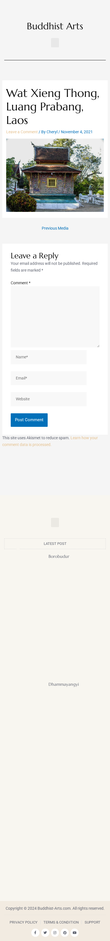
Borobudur (59, 556)
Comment (20, 283)
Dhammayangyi (64, 684)
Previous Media (55, 228)
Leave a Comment (22, 132)
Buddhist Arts (55, 26)
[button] (55, 42)
